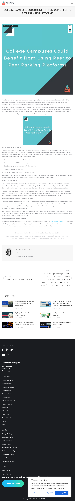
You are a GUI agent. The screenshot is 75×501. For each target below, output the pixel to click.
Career (4, 421)
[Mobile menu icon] (72, 3)
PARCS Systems (7, 404)
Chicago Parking (14, 236)
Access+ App (6, 368)
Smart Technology (44, 238)
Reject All (50, 493)
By (42, 233)
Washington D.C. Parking (9, 447)
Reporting (5, 407)
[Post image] (7, 304)
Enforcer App (6, 371)
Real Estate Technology (24, 238)
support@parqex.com (8, 474)
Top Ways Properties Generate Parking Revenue (24, 314)
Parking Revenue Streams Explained (60, 314)
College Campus (29, 236)
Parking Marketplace (8, 387)
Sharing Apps (35, 238)
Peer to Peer (14, 238)
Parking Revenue (7, 383)
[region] (49, 487)
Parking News (65, 236)
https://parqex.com (21, 252)
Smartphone (53, 238)
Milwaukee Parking (7, 437)
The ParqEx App (7, 366)
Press (3, 424)
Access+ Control (7, 394)
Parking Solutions (7, 380)
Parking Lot (57, 236)
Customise (37, 493)
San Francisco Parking (8, 451)
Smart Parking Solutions (10, 26)
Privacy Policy (6, 414)
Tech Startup (61, 238)
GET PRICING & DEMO (13, 483)
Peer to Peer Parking (56, 221)
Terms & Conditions (8, 418)
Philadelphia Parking (8, 461)
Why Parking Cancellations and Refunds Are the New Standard (24, 323)
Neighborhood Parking (39, 236)
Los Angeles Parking (8, 454)
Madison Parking (7, 441)
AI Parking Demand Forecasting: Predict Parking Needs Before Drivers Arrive (24, 303)
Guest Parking (6, 390)
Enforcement (6, 397)
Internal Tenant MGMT (9, 401)
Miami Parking (6, 458)
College (21, 236)
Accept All (62, 493)
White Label (5, 411)
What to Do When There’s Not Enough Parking (62, 323)
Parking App (50, 236)
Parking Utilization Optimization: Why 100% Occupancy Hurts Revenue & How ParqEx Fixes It (62, 303)
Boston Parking (6, 444)
